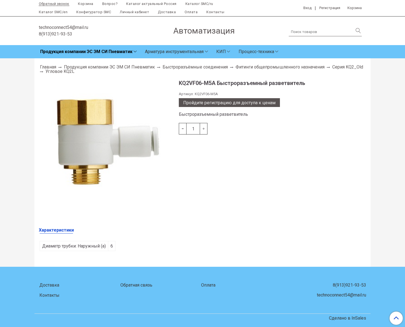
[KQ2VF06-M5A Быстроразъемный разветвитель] (106, 143)
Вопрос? (110, 4)
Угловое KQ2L (59, 71)
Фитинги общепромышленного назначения (280, 67)
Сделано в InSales (347, 318)
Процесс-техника (256, 51)
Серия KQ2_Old (347, 67)
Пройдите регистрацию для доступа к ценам (229, 102)
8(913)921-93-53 (55, 34)
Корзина (85, 4)
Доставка (167, 12)
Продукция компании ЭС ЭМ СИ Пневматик (86, 51)
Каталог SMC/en (53, 12)
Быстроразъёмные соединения (195, 67)
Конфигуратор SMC (93, 12)
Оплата (191, 12)
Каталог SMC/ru (199, 4)
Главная (48, 67)
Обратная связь (136, 285)
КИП (221, 51)
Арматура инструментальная (174, 51)
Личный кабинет (134, 12)
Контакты (215, 12)
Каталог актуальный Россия (151, 4)
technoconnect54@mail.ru (63, 27)
